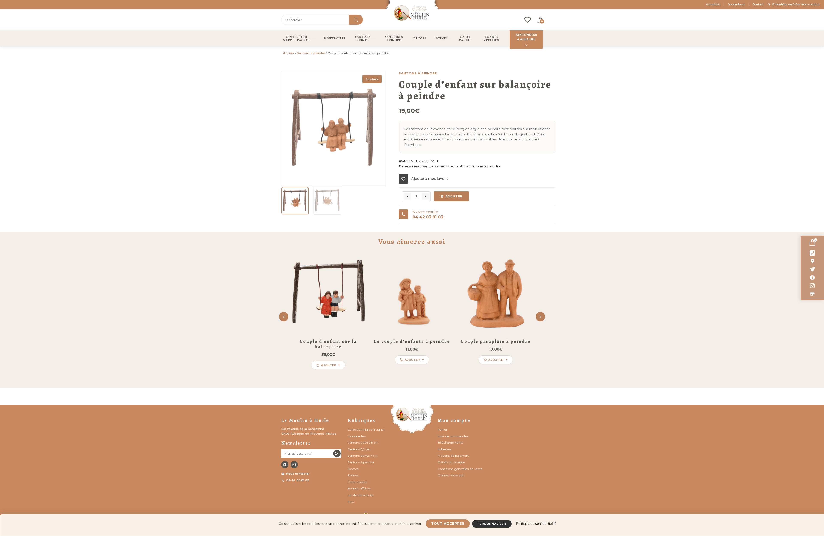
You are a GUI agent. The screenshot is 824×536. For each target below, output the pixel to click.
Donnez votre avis (451, 475)
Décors (353, 469)
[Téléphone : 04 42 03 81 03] (812, 253)
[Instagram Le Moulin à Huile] (294, 464)
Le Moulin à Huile (360, 495)
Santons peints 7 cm (362, 455)
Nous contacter (298, 473)
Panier (442, 429)
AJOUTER (453, 196)
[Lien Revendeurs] (812, 294)
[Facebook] (812, 277)
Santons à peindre (311, 53)
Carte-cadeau (358, 482)
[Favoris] (527, 20)
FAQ (351, 501)
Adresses (444, 449)
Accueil (289, 53)
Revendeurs (736, 4)
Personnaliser (491, 523)
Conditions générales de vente (460, 469)
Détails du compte (451, 462)
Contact (758, 4)
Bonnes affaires (359, 488)
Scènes (353, 475)
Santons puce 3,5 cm (363, 442)
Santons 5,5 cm (359, 449)
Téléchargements (450, 442)
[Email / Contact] (812, 269)
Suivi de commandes (453, 436)
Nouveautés (357, 436)
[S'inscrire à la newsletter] (337, 453)
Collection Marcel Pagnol (366, 429)
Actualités (713, 4)
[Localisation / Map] (812, 261)
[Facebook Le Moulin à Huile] (284, 464)
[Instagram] (812, 285)
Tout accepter (447, 524)
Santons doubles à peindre (477, 166)
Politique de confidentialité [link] (536, 523)
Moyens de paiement (453, 455)
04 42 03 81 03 (297, 480)
